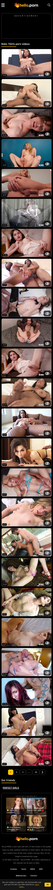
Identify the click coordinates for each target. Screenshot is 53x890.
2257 (41, 869)
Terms (23, 869)
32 (36, 772)
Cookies (13, 869)
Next (42, 772)
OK (48, 884)
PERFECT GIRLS (11, 788)
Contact (33, 875)
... (29, 772)
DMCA (32, 869)
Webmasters (21, 875)
